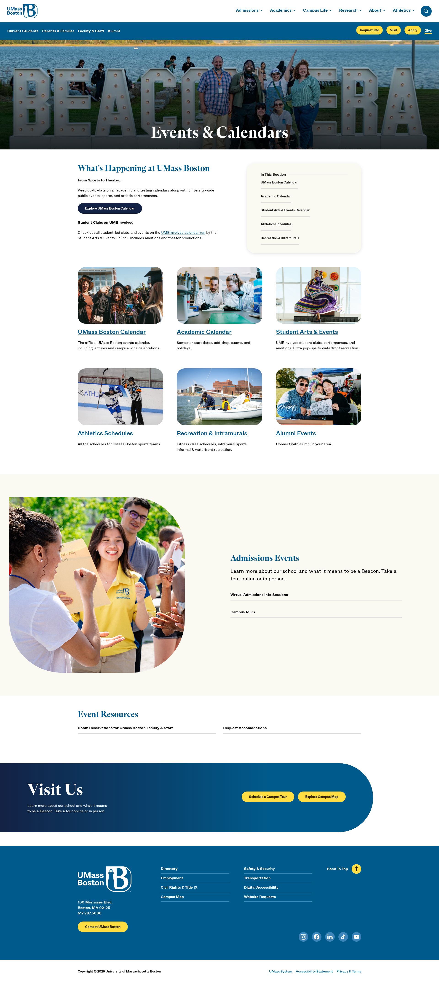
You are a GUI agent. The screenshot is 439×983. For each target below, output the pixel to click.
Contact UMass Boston (102, 927)
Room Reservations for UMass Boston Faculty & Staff (125, 728)
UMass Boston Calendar (279, 182)
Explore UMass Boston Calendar (110, 208)
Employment (172, 878)
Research (348, 10)
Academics (281, 10)
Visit (393, 30)
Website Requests (260, 896)
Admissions (247, 10)
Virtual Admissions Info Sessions (259, 594)
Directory (169, 868)
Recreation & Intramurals (280, 238)
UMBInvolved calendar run (183, 232)
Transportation (257, 878)
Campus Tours (242, 612)
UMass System (280, 971)
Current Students (22, 31)
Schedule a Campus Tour (268, 796)
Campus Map (172, 896)
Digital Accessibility (261, 887)
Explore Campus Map (321, 796)
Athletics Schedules (276, 224)
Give (428, 30)
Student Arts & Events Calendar (285, 210)
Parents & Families (58, 31)
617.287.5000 (90, 913)
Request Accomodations (245, 728)
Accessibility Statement (314, 971)
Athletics (402, 10)
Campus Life (315, 10)
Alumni (114, 31)
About (375, 10)
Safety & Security (259, 868)
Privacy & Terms (349, 971)
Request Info (369, 30)
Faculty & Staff (91, 31)
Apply (412, 30)
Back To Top (337, 868)
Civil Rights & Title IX (179, 887)
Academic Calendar (276, 196)
